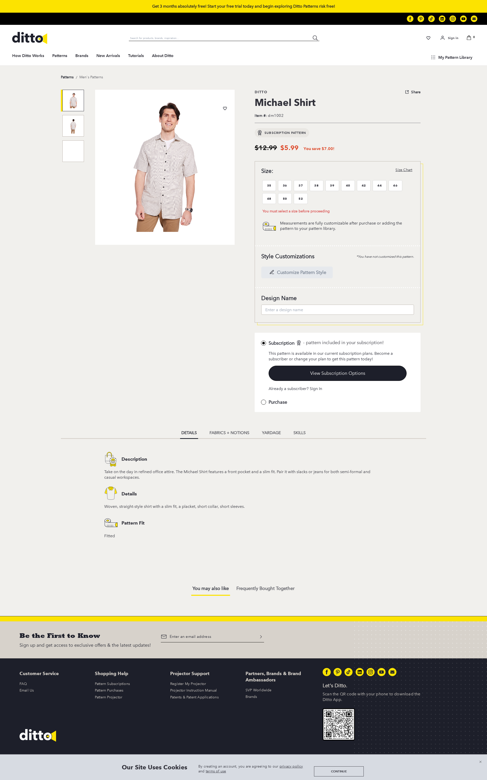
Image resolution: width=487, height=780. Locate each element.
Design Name (279, 298)
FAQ (23, 684)
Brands (81, 55)
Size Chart (403, 170)
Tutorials (136, 55)
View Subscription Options (337, 373)
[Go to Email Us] (474, 19)
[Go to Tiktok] (431, 19)
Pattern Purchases (109, 690)
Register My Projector (188, 684)
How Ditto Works (28, 55)
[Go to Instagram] (453, 19)
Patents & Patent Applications (194, 697)
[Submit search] (315, 38)
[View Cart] (469, 38)
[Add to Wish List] (225, 108)
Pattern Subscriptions (112, 684)
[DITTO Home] (29, 38)
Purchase (278, 402)
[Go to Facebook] (410, 19)
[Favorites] (428, 38)
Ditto (261, 92)
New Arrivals (108, 55)
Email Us (27, 690)
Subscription (281, 343)
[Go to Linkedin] (442, 19)
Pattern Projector (108, 697)
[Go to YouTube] (463, 19)
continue (339, 771)
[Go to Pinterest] (421, 19)
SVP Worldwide (259, 690)
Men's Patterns (91, 77)
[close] (480, 761)
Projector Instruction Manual (193, 690)
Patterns (59, 55)
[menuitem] (28, 57)
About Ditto (162, 55)
